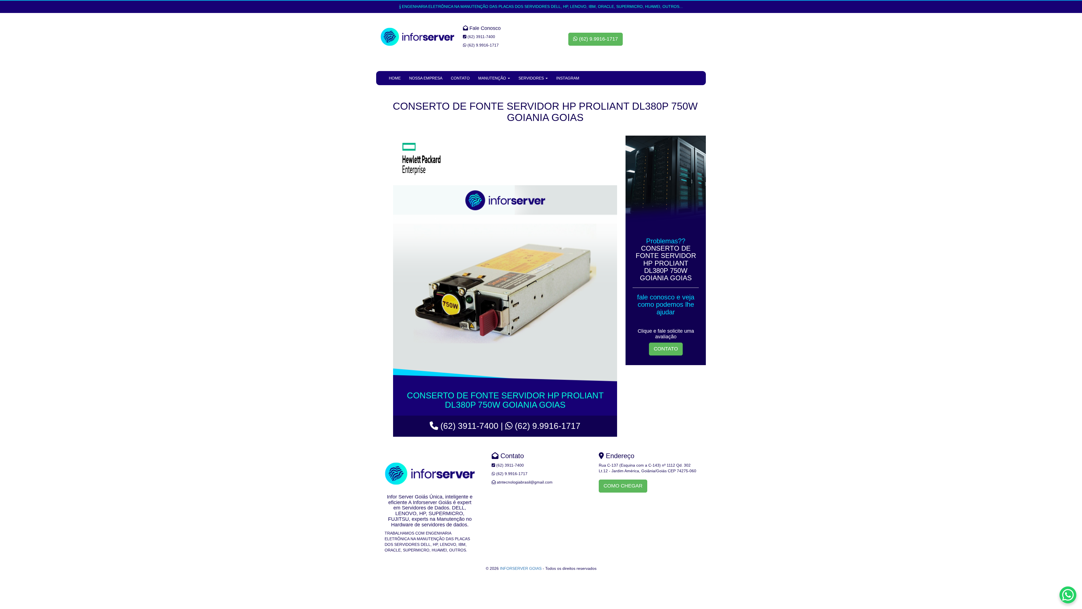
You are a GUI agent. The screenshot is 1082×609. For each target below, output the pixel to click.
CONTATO (460, 78)
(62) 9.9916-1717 (598, 39)
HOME (395, 78)
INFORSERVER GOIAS (521, 568)
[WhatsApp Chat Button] (1067, 594)
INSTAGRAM (567, 78)
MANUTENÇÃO (492, 78)
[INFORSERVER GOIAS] (417, 37)
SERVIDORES (531, 78)
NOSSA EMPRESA (425, 78)
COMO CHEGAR (623, 486)
